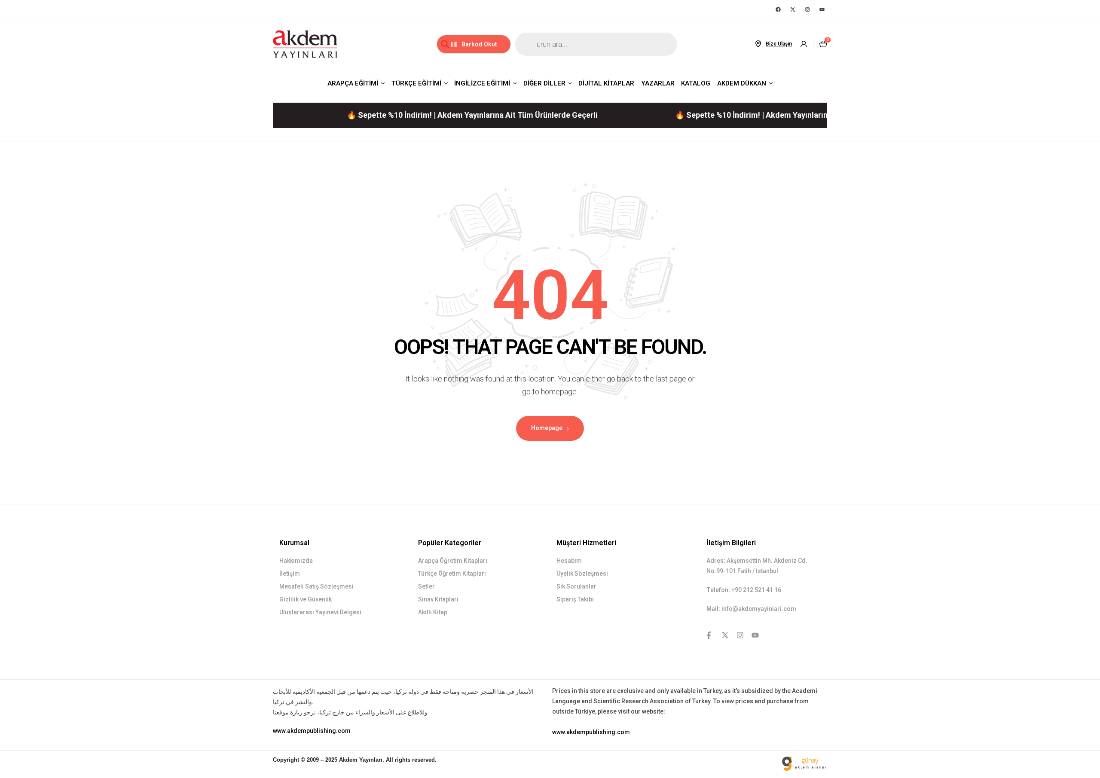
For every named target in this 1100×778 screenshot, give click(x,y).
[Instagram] (807, 9)
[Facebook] (778, 9)
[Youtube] (822, 9)
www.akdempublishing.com (312, 730)
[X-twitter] (793, 9)
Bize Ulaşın (779, 44)
